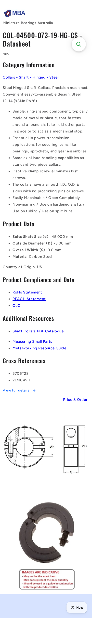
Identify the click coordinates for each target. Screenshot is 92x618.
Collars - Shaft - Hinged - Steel (30, 77)
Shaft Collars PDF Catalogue (38, 331)
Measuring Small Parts (32, 341)
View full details (16, 390)
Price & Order (75, 399)
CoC (17, 305)
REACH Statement (29, 299)
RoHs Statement (27, 292)
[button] (79, 44)
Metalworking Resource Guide (39, 348)
